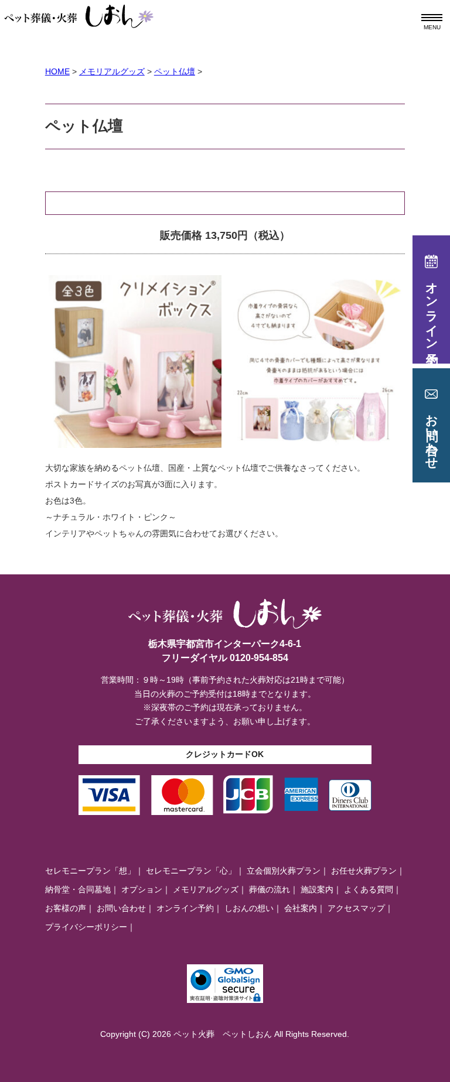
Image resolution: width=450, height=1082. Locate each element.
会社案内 (300, 908)
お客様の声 (65, 908)
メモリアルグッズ (205, 889)
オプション (141, 889)
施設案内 (317, 889)
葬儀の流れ (269, 889)
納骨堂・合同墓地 (78, 889)
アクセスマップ (356, 908)
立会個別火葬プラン (284, 870)
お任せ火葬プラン (364, 870)
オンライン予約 (185, 908)
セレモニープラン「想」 (90, 870)
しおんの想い (249, 908)
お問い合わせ (121, 908)
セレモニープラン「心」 (191, 870)
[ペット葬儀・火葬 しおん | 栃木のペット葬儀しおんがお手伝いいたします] (79, 11)
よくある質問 (368, 889)
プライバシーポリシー (86, 927)
